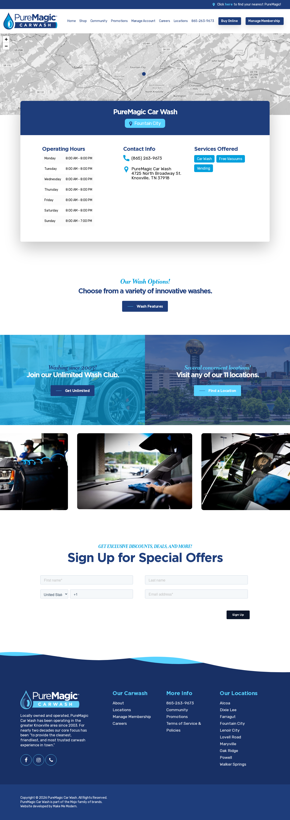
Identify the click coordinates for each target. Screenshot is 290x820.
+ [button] (6, 39)
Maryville (228, 744)
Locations (122, 710)
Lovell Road (230, 737)
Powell (226, 757)
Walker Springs (233, 764)
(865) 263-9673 (146, 158)
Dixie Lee (228, 710)
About (118, 703)
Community (177, 710)
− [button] (6, 46)
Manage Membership (132, 716)
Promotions (177, 716)
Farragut (228, 716)
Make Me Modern (65, 806)
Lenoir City (230, 730)
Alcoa (225, 703)
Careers (120, 723)
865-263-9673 (180, 703)
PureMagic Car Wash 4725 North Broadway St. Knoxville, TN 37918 (156, 173)
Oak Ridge (229, 750)
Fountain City (232, 723)
